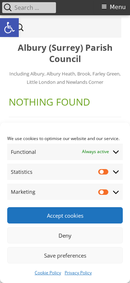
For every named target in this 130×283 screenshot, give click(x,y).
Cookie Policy (48, 273)
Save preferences (65, 255)
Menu (118, 7)
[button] (9, 27)
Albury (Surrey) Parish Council (65, 53)
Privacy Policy (78, 273)
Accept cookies (65, 215)
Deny (65, 235)
